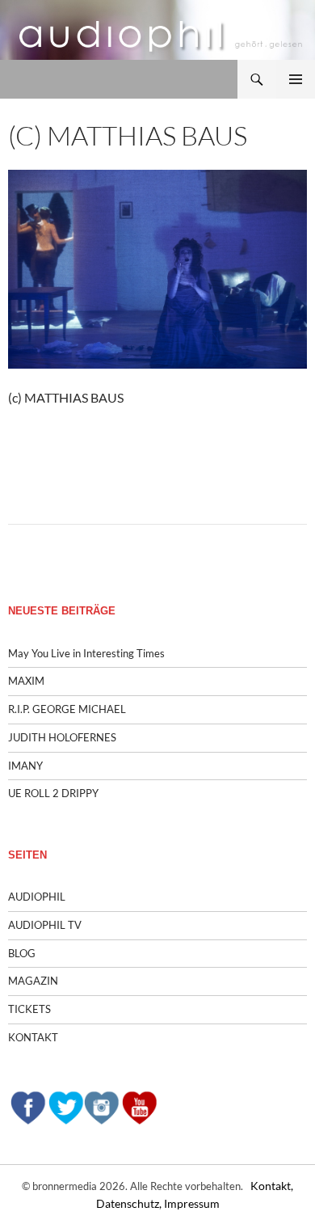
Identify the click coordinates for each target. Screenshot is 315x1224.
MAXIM (26, 680)
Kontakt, (271, 1185)
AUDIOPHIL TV (45, 924)
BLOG (22, 953)
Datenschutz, (130, 1203)
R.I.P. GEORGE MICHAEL (67, 709)
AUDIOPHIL (36, 896)
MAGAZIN (33, 980)
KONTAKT (33, 1037)
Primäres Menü (295, 79)
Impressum (192, 1203)
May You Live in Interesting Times (86, 653)
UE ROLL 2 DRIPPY (53, 793)
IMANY (25, 765)
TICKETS (29, 1008)
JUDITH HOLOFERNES (62, 737)
